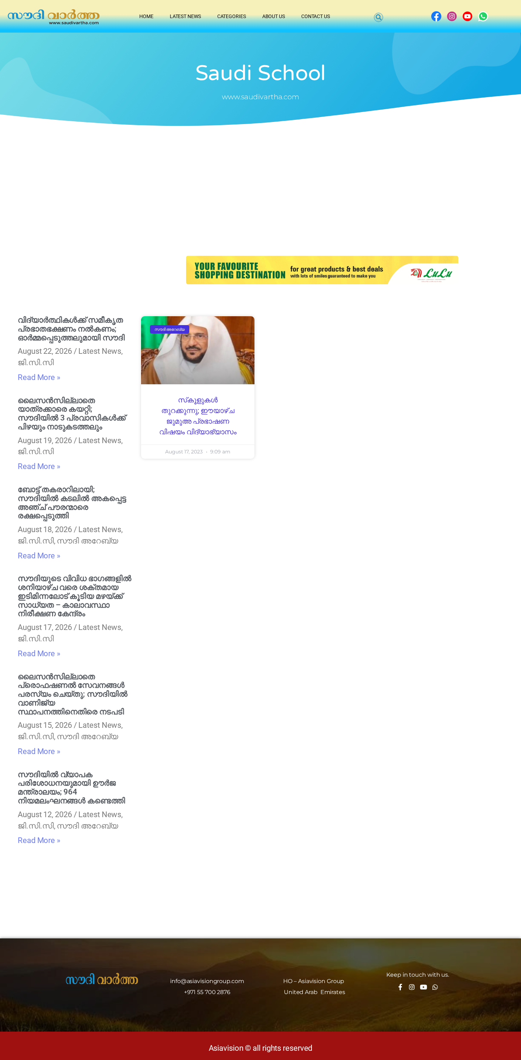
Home (146, 16)
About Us (273, 16)
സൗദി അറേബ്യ (87, 540)
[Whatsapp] (435, 987)
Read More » (39, 377)
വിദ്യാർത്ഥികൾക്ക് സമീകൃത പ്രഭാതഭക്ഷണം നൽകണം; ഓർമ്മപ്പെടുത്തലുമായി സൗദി (71, 329)
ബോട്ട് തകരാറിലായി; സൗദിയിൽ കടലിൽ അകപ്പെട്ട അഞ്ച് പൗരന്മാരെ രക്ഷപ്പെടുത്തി (72, 502)
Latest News (185, 16)
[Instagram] (412, 987)
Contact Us (315, 16)
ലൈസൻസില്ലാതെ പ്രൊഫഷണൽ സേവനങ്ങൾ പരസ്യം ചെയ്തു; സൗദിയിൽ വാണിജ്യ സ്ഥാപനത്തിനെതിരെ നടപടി (73, 694)
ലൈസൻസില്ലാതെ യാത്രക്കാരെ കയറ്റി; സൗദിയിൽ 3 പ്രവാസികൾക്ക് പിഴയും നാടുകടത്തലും (71, 413)
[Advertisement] (260, 181)
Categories (231, 16)
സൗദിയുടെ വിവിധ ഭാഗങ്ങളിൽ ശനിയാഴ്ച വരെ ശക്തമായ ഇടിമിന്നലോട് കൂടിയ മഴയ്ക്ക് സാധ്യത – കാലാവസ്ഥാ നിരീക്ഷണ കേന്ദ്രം (74, 596)
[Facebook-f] (400, 987)
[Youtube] (423, 987)
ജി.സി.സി (36, 362)
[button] (378, 17)
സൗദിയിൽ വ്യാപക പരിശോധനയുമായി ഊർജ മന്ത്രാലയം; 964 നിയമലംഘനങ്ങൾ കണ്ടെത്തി (71, 787)
